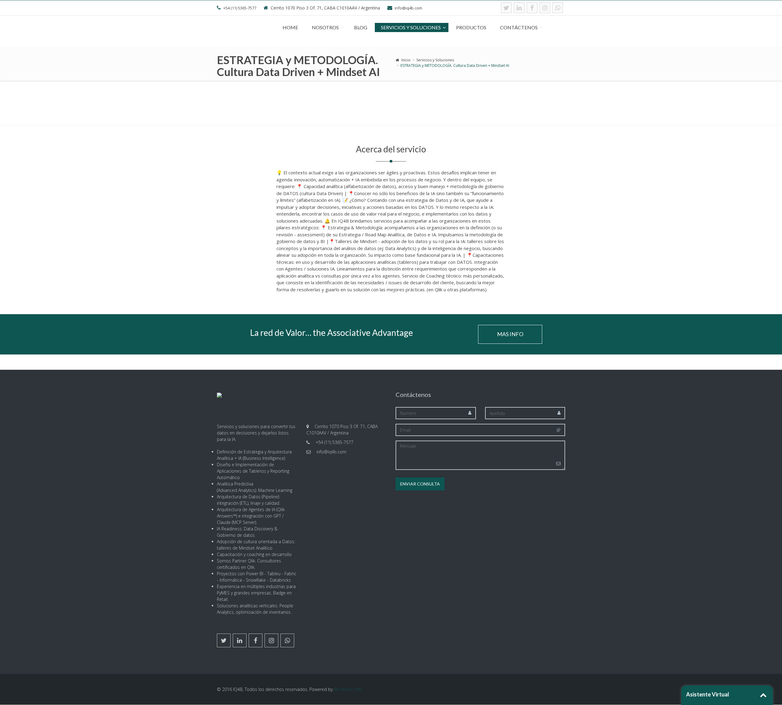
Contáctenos (519, 27)
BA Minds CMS (348, 689)
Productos (471, 27)
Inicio (406, 60)
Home (290, 27)
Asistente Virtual (707, 694)
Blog (360, 27)
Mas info (510, 334)
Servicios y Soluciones (411, 27)
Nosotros (325, 27)
